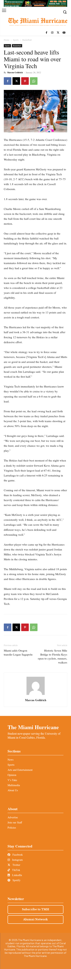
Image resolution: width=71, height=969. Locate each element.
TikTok (15, 870)
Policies (12, 827)
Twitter (16, 865)
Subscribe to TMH (35, 909)
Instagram (17, 859)
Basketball (27, 39)
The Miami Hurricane (33, 727)
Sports (16, 39)
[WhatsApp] (33, 81)
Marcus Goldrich (15, 72)
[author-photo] (36, 695)
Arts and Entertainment (20, 770)
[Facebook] (46, 33)
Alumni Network (35, 919)
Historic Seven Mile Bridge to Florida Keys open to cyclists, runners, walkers (52, 656)
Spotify (16, 880)
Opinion (12, 775)
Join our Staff (15, 822)
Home (6, 39)
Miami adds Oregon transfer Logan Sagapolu (18, 652)
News (10, 759)
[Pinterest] (25, 81)
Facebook (17, 854)
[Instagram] (52, 33)
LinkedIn (16, 875)
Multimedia (14, 785)
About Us (13, 790)
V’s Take (12, 780)
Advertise (13, 817)
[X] (58, 33)
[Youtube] (64, 33)
